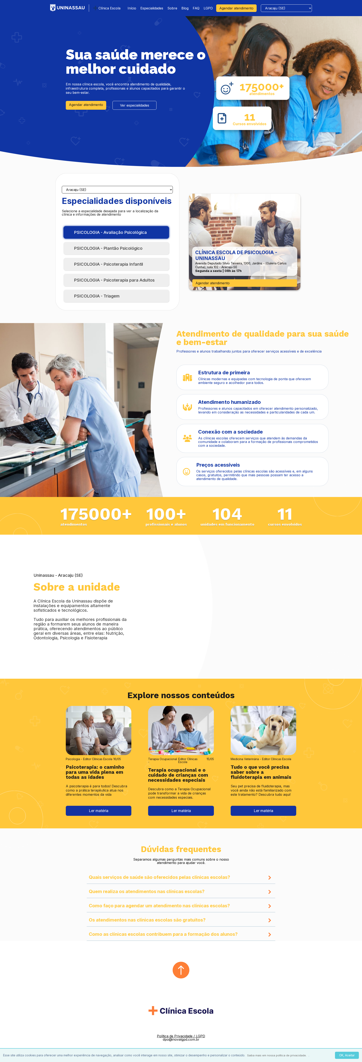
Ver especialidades (134, 105)
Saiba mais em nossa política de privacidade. (276, 1055)
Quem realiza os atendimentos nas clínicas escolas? (146, 891)
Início (132, 8)
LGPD (208, 8)
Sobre (172, 8)
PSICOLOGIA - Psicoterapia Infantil (108, 264)
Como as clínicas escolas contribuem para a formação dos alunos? (163, 934)
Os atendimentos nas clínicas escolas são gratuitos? (147, 920)
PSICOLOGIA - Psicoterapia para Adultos (114, 280)
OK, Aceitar (347, 1055)
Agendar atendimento (236, 8)
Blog (185, 8)
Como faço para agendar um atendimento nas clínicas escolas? (159, 905)
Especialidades (151, 8)
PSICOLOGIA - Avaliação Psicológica (110, 232)
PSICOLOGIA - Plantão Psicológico (108, 248)
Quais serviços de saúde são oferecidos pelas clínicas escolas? (159, 877)
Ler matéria (98, 810)
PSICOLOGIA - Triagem (97, 296)
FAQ (196, 8)
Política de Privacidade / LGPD (181, 1036)
